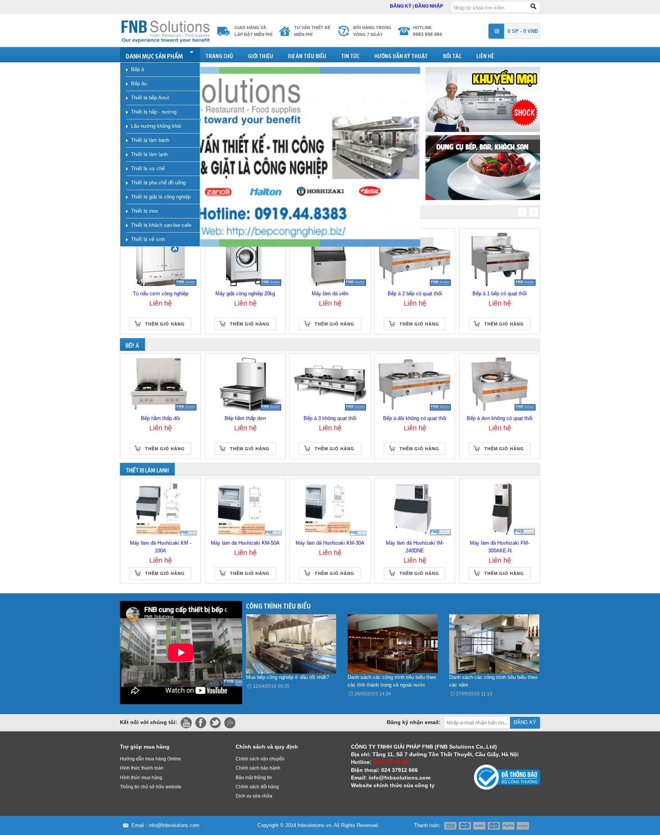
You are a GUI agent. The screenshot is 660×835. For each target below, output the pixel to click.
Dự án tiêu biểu (307, 54)
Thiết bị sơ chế (148, 168)
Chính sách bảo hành (258, 768)
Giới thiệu (260, 54)
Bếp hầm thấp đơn (245, 418)
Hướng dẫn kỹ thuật (401, 54)
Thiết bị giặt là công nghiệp (161, 197)
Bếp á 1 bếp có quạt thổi (499, 293)
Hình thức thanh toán (141, 768)
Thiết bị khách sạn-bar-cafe (161, 225)
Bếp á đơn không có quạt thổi (499, 418)
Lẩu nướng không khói (156, 126)
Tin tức (350, 54)
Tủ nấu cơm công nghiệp (160, 293)
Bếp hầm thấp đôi (160, 418)
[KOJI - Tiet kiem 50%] (482, 99)
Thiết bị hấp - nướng (153, 112)
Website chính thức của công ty (393, 785)
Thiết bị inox (144, 211)
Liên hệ (485, 54)
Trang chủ (219, 54)
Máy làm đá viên (330, 293)
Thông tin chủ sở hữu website (150, 786)
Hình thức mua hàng (141, 777)
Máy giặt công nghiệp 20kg (245, 293)
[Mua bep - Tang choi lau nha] (482, 167)
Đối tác (452, 54)
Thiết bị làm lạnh (149, 154)
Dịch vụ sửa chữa (254, 796)
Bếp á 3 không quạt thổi (330, 418)
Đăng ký (401, 6)
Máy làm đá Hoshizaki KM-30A (330, 543)
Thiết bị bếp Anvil (150, 98)
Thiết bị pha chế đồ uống (158, 183)
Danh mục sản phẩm (154, 55)
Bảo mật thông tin (254, 777)
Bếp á (137, 69)
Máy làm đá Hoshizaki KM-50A (245, 543)
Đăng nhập (429, 6)
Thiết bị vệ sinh (148, 239)
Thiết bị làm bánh (150, 140)
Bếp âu (139, 83)
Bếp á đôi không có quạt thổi (414, 418)
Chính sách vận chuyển (260, 759)
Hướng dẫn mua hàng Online (150, 759)
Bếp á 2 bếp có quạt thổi (415, 293)
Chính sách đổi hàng (257, 786)
